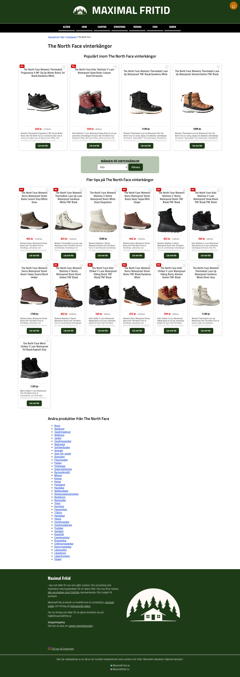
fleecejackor (61, 459)
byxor (57, 425)
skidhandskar (61, 491)
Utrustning (119, 26)
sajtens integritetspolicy (81, 625)
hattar (57, 481)
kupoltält (59, 534)
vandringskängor (63, 525)
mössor (58, 475)
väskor (58, 559)
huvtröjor (59, 506)
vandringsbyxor (62, 432)
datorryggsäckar (63, 546)
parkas (58, 463)
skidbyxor (59, 435)
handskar (59, 487)
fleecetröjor (60, 509)
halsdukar (59, 515)
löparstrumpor (62, 556)
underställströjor (63, 469)
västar (57, 518)
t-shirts (58, 512)
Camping (102, 26)
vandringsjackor (62, 441)
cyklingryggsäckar (63, 543)
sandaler (59, 531)
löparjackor (60, 550)
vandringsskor (61, 522)
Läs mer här (43, 145)
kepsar (58, 478)
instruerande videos (80, 606)
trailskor (58, 528)
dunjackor (59, 456)
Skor (84, 26)
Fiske (155, 26)
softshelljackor (62, 447)
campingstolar (62, 537)
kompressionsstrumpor (66, 494)
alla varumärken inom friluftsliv (64, 592)
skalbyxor (59, 428)
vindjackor (59, 466)
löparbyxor (60, 553)
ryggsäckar (60, 540)
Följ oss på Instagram (62, 648)
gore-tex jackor (62, 453)
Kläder (66, 26)
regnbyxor (59, 497)
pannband (59, 484)
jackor (57, 438)
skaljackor (59, 444)
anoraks (58, 450)
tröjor (57, 503)
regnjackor (60, 500)
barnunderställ (62, 472)
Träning (137, 26)
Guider (172, 26)
